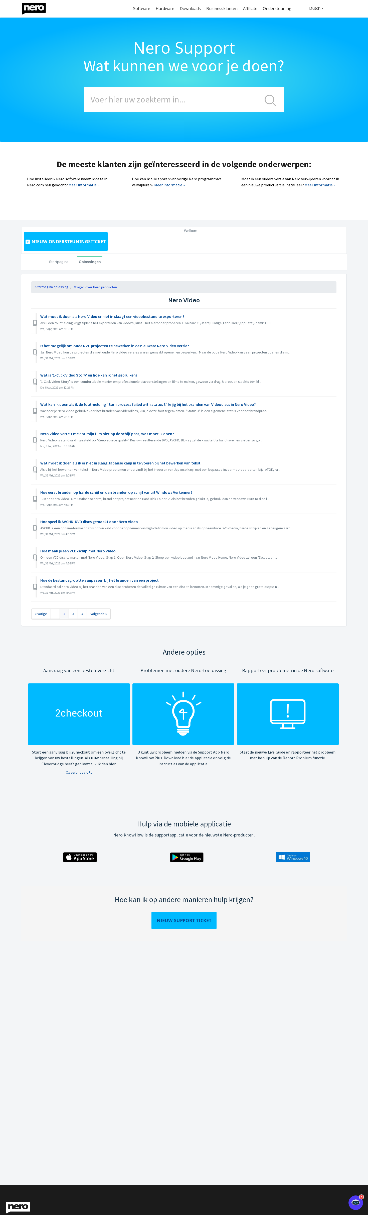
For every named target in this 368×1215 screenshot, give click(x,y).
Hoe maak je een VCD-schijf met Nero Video (78, 550)
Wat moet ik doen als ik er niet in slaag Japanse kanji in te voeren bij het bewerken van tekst (120, 462)
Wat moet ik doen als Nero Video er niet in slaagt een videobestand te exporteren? (112, 316)
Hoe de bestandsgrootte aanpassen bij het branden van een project (99, 580)
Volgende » (98, 614)
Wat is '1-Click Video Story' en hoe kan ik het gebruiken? (88, 375)
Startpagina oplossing (51, 287)
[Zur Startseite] (37, 7)
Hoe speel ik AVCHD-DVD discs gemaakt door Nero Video (89, 521)
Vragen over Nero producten (95, 287)
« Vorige (41, 614)
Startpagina (58, 262)
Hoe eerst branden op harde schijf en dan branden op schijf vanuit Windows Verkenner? (116, 492)
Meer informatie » (84, 184)
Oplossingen (90, 262)
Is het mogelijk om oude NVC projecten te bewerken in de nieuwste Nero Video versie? (114, 345)
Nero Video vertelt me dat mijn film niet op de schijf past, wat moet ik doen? (107, 433)
